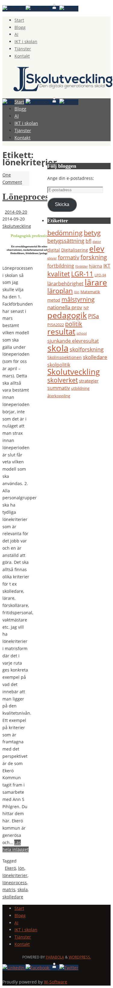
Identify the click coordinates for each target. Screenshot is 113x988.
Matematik (90, 291)
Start (19, 20)
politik (73, 323)
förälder (81, 266)
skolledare (12, 897)
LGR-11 (82, 273)
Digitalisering (74, 250)
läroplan (60, 290)
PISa (93, 316)
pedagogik (67, 315)
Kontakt (22, 56)
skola (22, 889)
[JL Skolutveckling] (38, 8)
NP (86, 307)
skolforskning (87, 349)
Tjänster (22, 49)
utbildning (80, 388)
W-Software (55, 982)
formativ (68, 257)
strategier (89, 381)
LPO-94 (100, 275)
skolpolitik (58, 364)
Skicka (62, 204)
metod (53, 300)
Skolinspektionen (64, 357)
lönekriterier (14, 875)
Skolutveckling (16, 226)
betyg (92, 232)
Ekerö (10, 868)
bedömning (65, 232)
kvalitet (58, 273)
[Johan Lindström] (14, 8)
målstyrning (78, 299)
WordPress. (80, 957)
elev (96, 248)
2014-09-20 (16, 212)
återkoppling (58, 396)
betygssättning (65, 240)
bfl (88, 241)
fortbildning (60, 265)
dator (97, 242)
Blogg (20, 27)
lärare (96, 282)
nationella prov (64, 307)
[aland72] (54, 8)
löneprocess (14, 882)
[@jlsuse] (68, 8)
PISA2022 (55, 324)
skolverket (62, 380)
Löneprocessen (32, 197)
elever (52, 258)
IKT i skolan (25, 41)
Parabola (55, 957)
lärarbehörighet (65, 283)
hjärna (95, 266)
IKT (106, 265)
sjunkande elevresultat (73, 340)
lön (21, 868)
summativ (58, 388)
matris (8, 889)
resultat (61, 331)
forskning (93, 257)
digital (53, 250)
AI (16, 34)
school (82, 333)
